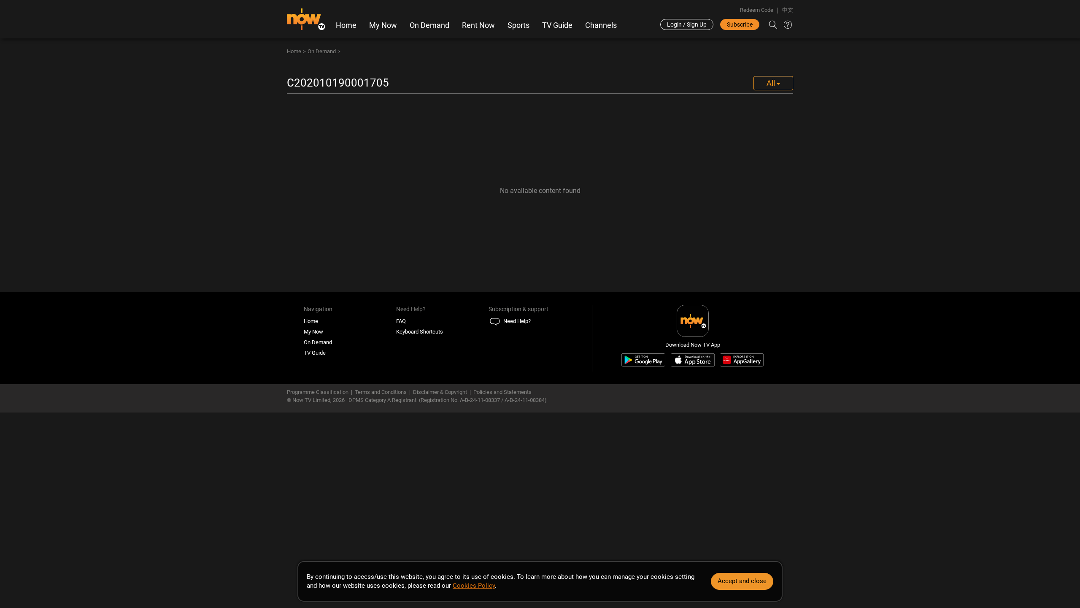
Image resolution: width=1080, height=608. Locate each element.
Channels (601, 25)
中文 (787, 10)
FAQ (401, 321)
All (772, 83)
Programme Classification (317, 392)
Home (346, 25)
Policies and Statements (502, 392)
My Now (383, 25)
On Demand (429, 25)
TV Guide (557, 25)
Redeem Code (756, 10)
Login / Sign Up (687, 24)
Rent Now (478, 25)
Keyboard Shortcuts (419, 331)
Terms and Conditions (381, 392)
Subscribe (740, 24)
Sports (518, 25)
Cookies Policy (474, 585)
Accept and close (742, 581)
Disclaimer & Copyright (440, 392)
